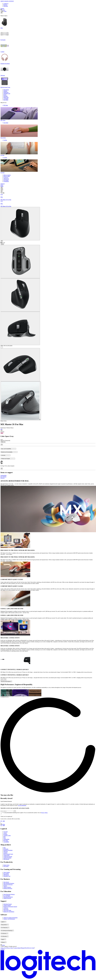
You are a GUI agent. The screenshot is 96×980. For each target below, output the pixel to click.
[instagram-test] (1, 821)
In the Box (3, 455)
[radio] (1, 439)
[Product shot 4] (20, 328)
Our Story (5, 831)
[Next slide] (5, 679)
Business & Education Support (10, 906)
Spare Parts (5, 909)
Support (2, 8)
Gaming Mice (6, 855)
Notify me (3, 441)
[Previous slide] (2, 679)
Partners (5, 885)
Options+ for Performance (9, 918)
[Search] (2, 188)
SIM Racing (6, 874)
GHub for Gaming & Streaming (10, 917)
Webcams (5, 851)
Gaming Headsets (7, 857)
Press (4, 838)
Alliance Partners (7, 887)
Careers (5, 833)
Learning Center (7, 835)
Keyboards (5, 849)
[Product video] (21, 400)
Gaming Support (7, 905)
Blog (4, 836)
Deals (2, 185)
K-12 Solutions (6, 895)
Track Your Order (7, 910)
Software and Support (5, 458)
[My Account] (2, 191)
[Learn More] (2, 347)
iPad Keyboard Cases (8, 854)
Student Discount (7, 898)
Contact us (5, 907)
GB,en (3, 9)
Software (3, 183)
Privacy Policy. (44, 812)
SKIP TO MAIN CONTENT (7, 1)
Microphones (6, 859)
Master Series (6, 865)
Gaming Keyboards (7, 856)
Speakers (5, 852)
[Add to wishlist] (2, 241)
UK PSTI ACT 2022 (29, 948)
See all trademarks (22, 805)
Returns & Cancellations (8, 911)
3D (2, 244)
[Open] (3, 193)
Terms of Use (4, 948)
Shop (2, 11)
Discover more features (6, 681)
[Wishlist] (2, 189)
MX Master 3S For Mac (6, 199)
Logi (2, 194)
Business (5, 4)
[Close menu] (2, 13)
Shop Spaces (6, 882)
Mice (2, 197)
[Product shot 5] (20, 364)
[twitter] (2, 821)
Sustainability (6, 839)
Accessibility (6, 841)
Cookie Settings (17, 948)
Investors (5, 834)
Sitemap (23, 948)
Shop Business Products (8, 883)
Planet (2, 186)
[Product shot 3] (20, 295)
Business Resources (7, 888)
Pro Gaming (6, 873)
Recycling (5, 840)
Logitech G (5, 3)
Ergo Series (6, 866)
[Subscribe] (15, 811)
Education (5, 6)
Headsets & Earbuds (7, 850)
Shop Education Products (9, 894)
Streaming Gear (6, 876)
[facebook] (3, 821)
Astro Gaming (6, 872)
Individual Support (7, 904)
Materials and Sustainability (6, 452)
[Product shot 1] (20, 223)
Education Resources (8, 896)
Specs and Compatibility (6, 448)
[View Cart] (1, 193)
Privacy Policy (10, 948)
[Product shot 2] (20, 261)
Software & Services (8, 884)
